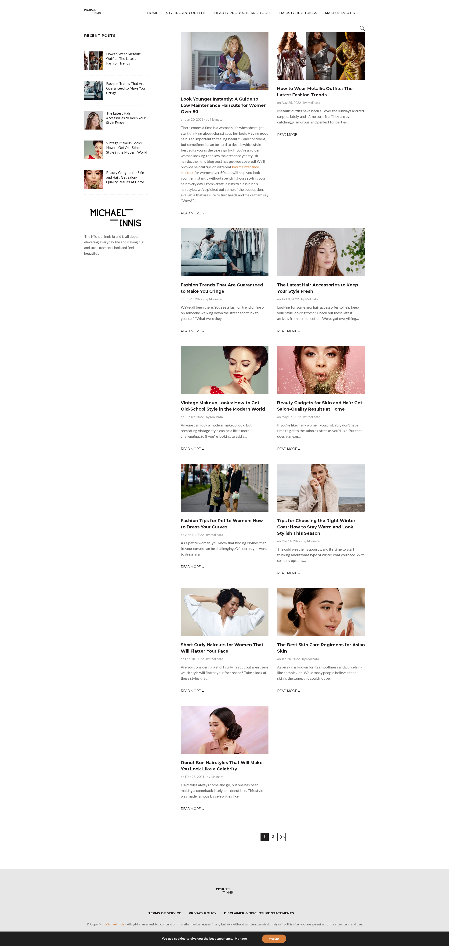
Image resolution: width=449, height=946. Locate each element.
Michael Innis (115, 924)
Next (284, 836)
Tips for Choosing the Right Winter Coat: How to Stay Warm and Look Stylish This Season (316, 527)
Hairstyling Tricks (298, 13)
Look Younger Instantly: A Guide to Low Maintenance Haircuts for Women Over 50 (224, 105)
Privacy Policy (202, 913)
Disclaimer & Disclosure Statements (259, 913)
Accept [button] (274, 938)
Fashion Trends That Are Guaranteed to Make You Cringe (125, 88)
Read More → (192, 213)
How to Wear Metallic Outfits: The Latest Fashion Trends (123, 58)
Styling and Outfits (186, 13)
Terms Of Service (164, 913)
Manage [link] (241, 938)
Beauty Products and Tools (243, 13)
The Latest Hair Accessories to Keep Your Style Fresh (126, 118)
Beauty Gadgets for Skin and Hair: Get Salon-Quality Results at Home (125, 177)
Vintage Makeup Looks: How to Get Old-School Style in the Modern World (126, 147)
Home (152, 13)
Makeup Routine (341, 13)
